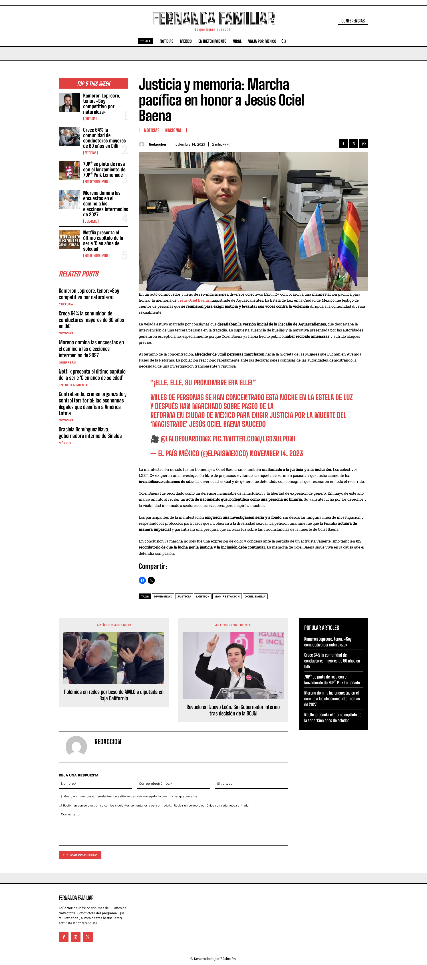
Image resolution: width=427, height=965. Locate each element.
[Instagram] (76, 937)
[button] (283, 41)
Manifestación (227, 596)
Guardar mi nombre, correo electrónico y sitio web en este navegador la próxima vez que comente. (131, 796)
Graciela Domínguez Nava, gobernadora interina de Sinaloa (90, 432)
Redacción (157, 144)
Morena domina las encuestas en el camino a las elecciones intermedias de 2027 (105, 203)
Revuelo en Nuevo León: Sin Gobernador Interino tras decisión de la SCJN (233, 710)
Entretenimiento (96, 181)
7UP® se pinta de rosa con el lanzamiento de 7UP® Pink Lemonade (104, 169)
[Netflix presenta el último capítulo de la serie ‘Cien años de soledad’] (69, 239)
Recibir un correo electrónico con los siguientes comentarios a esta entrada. (116, 805)
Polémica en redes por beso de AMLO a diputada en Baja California (113, 695)
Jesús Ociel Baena (193, 300)
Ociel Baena (255, 596)
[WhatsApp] (363, 143)
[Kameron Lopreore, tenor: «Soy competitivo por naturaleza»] (69, 102)
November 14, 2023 (276, 453)
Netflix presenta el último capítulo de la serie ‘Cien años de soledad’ (103, 241)
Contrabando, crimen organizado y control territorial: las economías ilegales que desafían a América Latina (93, 403)
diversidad (163, 596)
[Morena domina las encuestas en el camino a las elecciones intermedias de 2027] (69, 199)
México (65, 443)
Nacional (173, 130)
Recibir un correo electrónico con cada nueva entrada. (211, 805)
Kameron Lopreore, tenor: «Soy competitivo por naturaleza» (101, 104)
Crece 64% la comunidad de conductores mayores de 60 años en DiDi (104, 138)
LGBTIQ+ (202, 596)
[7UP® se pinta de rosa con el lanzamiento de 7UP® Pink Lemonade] (69, 170)
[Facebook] (343, 143)
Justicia (184, 596)
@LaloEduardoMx (186, 439)
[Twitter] (353, 143)
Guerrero (91, 221)
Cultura (90, 118)
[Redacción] (143, 144)
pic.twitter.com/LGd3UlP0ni (253, 439)
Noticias (90, 152)
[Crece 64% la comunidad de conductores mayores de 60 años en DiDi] (69, 136)
